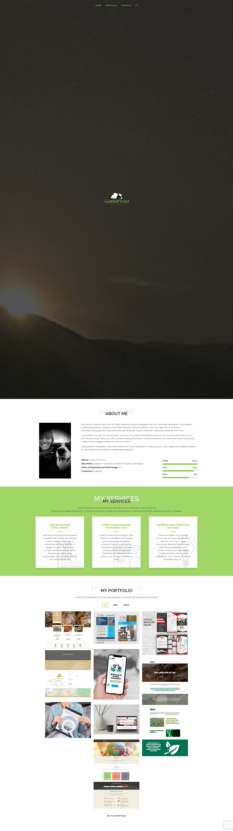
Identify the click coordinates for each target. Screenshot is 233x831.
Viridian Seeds (152, 753)
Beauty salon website (108, 728)
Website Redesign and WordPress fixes (116, 526)
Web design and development (59, 526)
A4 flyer (100, 638)
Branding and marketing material (173, 526)
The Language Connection (111, 803)
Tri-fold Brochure (154, 649)
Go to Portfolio (116, 815)
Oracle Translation (106, 694)
